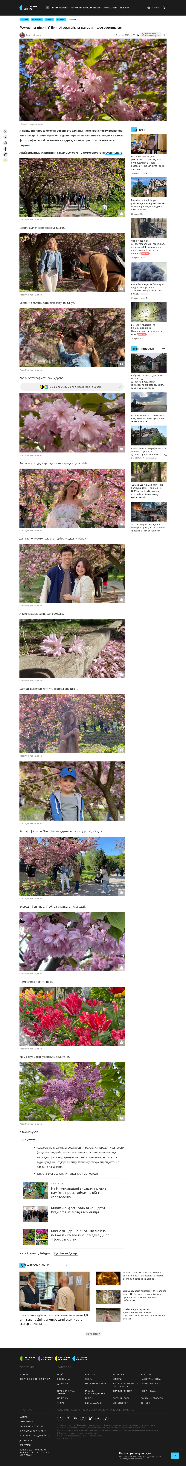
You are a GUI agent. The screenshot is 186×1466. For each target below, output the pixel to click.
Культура (124, 8)
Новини (23, 1374)
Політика (62, 1398)
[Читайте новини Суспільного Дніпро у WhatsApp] (90, 1418)
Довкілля (72, 19)
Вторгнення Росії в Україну (34, 1379)
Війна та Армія (93, 1403)
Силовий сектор (122, 1391)
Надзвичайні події (151, 1379)
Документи (25, 1440)
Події (60, 1374)
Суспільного (113, 152)
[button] (5, 131)
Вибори (117, 1379)
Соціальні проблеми (152, 1398)
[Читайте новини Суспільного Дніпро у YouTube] (75, 1418)
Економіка (63, 1379)
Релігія (89, 1398)
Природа (24, 19)
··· (138, 8)
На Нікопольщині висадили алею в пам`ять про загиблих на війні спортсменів (78, 1192)
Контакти (25, 1416)
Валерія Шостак (33, 35)
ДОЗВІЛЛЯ (61, 19)
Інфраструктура (149, 1383)
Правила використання (32, 1431)
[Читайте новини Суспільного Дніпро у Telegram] (98, 1418)
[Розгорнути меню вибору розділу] (47, 7)
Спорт (60, 1403)
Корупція (90, 1374)
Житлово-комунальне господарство (126, 1385)
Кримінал (118, 1374)
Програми (25, 1445)
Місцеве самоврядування (95, 1392)
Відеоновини (120, 1403)
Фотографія (37, 19)
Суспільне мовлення (31, 1426)
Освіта (89, 1379)
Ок (175, 1455)
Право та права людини (66, 1392)
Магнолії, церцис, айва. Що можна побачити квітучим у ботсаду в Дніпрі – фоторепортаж (80, 1235)
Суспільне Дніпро (66, 1253)
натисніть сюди (95, 1436)
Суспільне (94, 1433)
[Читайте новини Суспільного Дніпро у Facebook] (60, 1418)
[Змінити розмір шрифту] (165, 35)
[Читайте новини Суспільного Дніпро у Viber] (83, 1418)
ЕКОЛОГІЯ (49, 19)
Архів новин (26, 1421)
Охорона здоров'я (95, 1383)
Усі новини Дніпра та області (85, 8)
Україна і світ (110, 8)
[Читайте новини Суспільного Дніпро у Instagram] (67, 1418)
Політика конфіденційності (35, 1435)
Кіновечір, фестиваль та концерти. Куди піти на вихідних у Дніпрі (78, 1210)
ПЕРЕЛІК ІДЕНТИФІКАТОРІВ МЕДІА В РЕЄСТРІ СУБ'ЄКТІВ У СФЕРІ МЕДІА (34, 1452)
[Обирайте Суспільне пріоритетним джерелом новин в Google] (5, 160)
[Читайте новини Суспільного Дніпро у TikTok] (106, 1418)
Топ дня (145, 1403)
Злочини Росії (121, 1398)
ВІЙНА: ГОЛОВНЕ (60, 8)
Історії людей (149, 1391)
